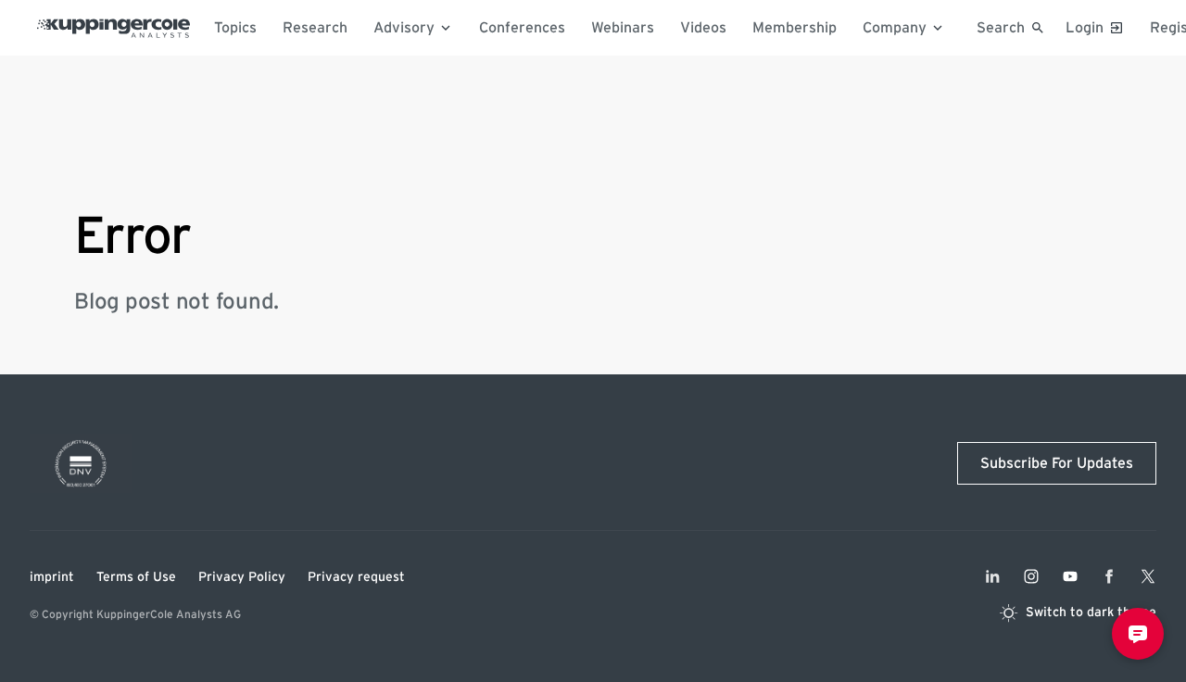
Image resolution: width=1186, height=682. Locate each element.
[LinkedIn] (992, 576)
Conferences (522, 27)
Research (315, 27)
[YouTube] (1070, 576)
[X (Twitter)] (1148, 576)
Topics (235, 27)
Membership (794, 27)
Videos (703, 27)
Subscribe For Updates (1056, 463)
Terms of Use (136, 577)
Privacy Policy (241, 577)
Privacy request (356, 577)
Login (1085, 27)
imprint (52, 577)
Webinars (622, 27)
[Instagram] (1031, 576)
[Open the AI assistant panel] (1138, 634)
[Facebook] (1109, 576)
